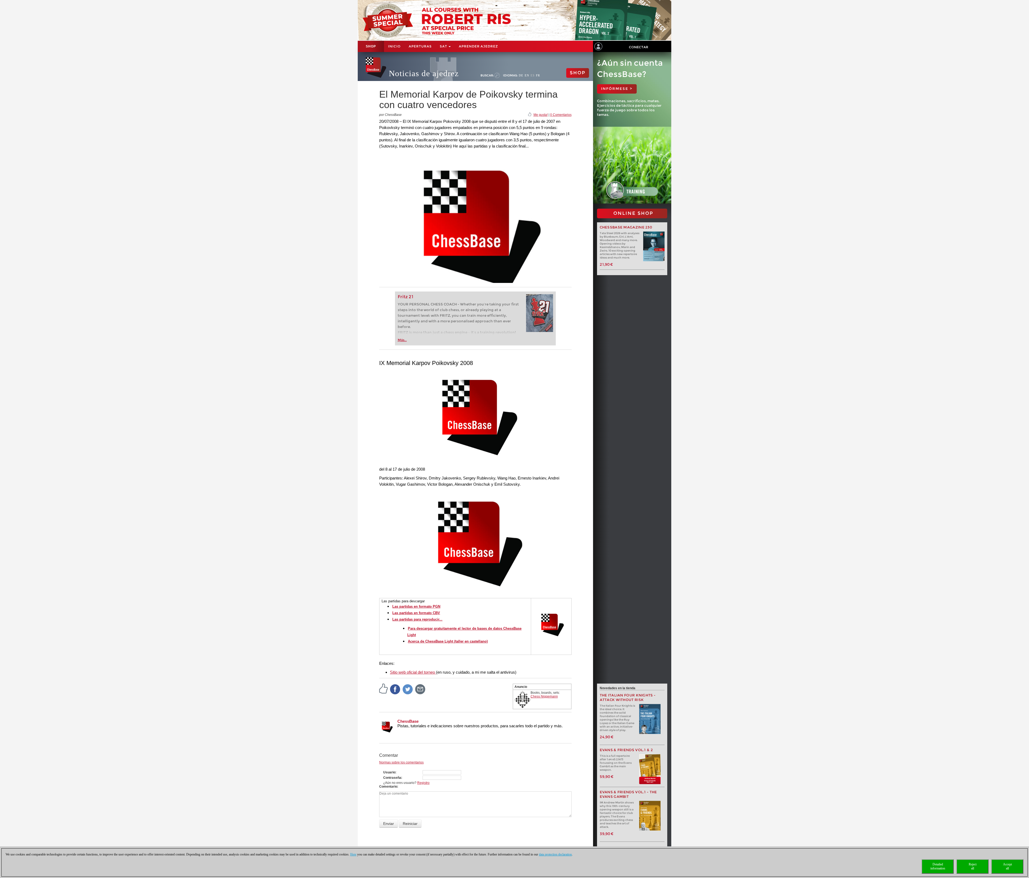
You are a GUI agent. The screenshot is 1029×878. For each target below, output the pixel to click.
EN (527, 75)
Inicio (394, 46)
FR (538, 75)
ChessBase (408, 721)
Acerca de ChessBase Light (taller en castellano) (448, 641)
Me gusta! (541, 115)
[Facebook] (395, 689)
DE (521, 75)
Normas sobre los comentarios (401, 762)
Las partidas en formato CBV (416, 613)
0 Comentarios (561, 115)
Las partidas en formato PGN (416, 606)
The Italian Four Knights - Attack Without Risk (628, 697)
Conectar (638, 47)
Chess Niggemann (544, 696)
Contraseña (392, 778)
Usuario (389, 772)
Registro (423, 783)
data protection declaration (555, 854)
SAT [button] (444, 46)
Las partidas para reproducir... (417, 619)
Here (353, 854)
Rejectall (972, 866)
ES (533, 75)
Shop (371, 46)
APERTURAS (420, 46)
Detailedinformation (937, 866)
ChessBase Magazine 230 (626, 227)
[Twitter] (408, 689)
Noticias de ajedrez (424, 73)
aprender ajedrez (478, 46)
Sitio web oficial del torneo (413, 672)
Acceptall (1007, 866)
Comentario (388, 786)
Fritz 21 (405, 296)
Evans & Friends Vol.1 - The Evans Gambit (628, 794)
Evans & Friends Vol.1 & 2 (626, 750)
